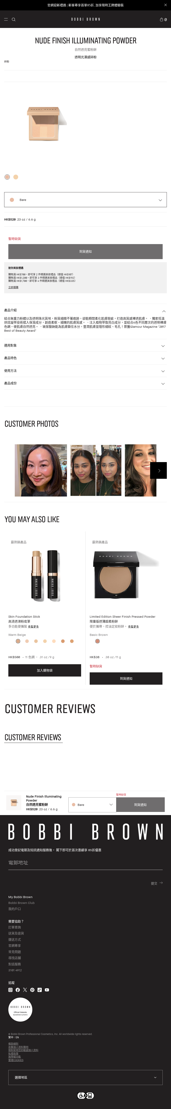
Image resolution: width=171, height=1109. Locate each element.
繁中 (10, 1037)
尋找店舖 (14, 958)
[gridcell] (18, 641)
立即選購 (13, 287)
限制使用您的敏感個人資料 (23, 1050)
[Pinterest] (32, 990)
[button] (6, 19)
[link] (163, 19)
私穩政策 (13, 1053)
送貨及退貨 (16, 933)
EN (17, 1037)
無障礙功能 (14, 1056)
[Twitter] (25, 990)
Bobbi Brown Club (21, 903)
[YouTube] (47, 990)
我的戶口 (14, 909)
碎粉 (6, 61)
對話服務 (14, 964)
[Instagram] (10, 990)
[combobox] (92, 804)
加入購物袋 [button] (45, 670)
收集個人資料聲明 (18, 1047)
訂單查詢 (14, 927)
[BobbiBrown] (86, 19)
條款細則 (13, 1043)
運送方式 (14, 939)
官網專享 (14, 945)
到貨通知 (85, 251)
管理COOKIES (15, 1060)
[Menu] (6, 19)
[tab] (33, 737)
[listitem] (44, 611)
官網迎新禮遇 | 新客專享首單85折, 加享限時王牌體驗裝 (85, 5)
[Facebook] (18, 990)
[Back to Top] (156, 1098)
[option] (7, 177)
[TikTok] (40, 990)
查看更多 (33, 626)
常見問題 (14, 952)
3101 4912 (15, 970)
